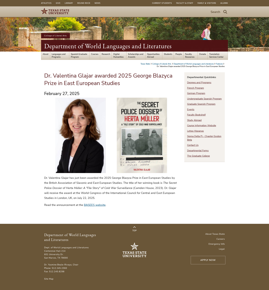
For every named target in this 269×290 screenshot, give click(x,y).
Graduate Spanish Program (201, 104)
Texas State (145, 64)
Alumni (224, 3)
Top (134, 230)
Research (106, 54)
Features (219, 64)
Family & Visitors (207, 3)
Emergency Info (217, 244)
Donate (202, 54)
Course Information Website (201, 125)
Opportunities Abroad (153, 55)
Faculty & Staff (184, 3)
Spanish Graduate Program (79, 55)
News (97, 3)
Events (190, 109)
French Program (195, 88)
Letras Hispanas (195, 131)
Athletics (46, 3)
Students (168, 54)
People (178, 54)
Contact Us (192, 145)
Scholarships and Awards (135, 55)
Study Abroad (194, 120)
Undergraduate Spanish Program (204, 98)
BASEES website (95, 205)
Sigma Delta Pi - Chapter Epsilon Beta (204, 138)
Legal (222, 249)
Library (69, 3)
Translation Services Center (216, 55)
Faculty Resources (189, 55)
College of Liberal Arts (55, 35)
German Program (196, 93)
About (45, 54)
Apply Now (208, 260)
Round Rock (83, 3)
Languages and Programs (59, 55)
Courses (94, 54)
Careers (221, 239)
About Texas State (215, 234)
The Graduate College (198, 155)
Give (58, 3)
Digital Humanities (118, 55)
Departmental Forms (198, 150)
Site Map (49, 279)
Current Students (162, 3)
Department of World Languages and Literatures (108, 46)
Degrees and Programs (199, 82)
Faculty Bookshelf (196, 114)
